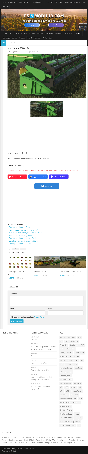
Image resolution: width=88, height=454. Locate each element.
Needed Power (76, 391)
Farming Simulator (66, 353)
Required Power (65, 402)
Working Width (65, 425)
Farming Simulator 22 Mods (12, 440)
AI (65, 337)
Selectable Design (66, 410)
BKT (66, 341)
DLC (82, 345)
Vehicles (40, 33)
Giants (70, 360)
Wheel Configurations (72, 422)
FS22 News (59, 2)
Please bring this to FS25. (41, 370)
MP (80, 387)
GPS (76, 360)
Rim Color (76, 402)
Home (4, 2)
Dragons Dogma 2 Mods (69, 443)
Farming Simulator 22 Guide (19, 227)
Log (66, 372)
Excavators (49, 33)
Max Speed (77, 383)
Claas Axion (74, 341)
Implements (59, 33)
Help (83, 2)
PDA (76, 395)
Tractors (24, 33)
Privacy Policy (39, 317)
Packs (45, 38)
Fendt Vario (64, 357)
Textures (37, 38)
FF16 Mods (56, 440)
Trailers (32, 33)
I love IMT (34, 340)
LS (71, 372)
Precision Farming (66, 399)
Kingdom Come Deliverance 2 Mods (26, 437)
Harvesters (69, 33)
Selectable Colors (65, 406)
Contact (13, 451)
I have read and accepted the (28, 317)
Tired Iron (23, 249)
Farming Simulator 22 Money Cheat (22, 238)
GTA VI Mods (6, 437)
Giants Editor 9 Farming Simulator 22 (23, 235)
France (72, 357)
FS (78, 357)
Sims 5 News (19, 443)
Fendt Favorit (79, 353)
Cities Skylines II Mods (39, 443)
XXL (79, 425)
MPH (61, 391)
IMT (75, 364)
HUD (61, 364)
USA (61, 422)
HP (82, 360)
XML (73, 425)
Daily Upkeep (74, 345)
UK (76, 418)
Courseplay (63, 345)
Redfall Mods (29, 440)
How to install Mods (72, 2)
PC (72, 395)
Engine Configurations (67, 349)
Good (33, 356)
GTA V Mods (53, 443)
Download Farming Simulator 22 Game (24, 241)
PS (75, 399)
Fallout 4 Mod (7, 443)
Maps (5, 33)
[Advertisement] (47, 135)
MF (61, 387)
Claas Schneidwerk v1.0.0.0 (70, 271)
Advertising (6, 451)
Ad (61, 337)
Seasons (22, 38)
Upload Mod (12, 2)
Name (12, 308)
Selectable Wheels (66, 414)
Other (51, 38)
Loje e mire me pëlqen (39, 363)
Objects (14, 38)
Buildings (6, 38)
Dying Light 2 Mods (43, 440)
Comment (13, 294)
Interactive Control (66, 368)
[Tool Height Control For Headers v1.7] (20, 262)
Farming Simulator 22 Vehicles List (22, 244)
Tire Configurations (66, 418)
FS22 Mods (6, 449)
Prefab (29, 38)
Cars (10, 33)
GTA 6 (27, 443)
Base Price (71, 337)
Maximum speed (65, 383)
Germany (63, 360)
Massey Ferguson (66, 379)
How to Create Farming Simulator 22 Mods (25, 233)
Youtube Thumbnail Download (73, 440)
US (80, 418)
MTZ (67, 391)
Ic (66, 364)
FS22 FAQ (49, 2)
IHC (70, 364)
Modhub (73, 387)
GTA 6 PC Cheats (73, 437)
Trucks (16, 33)
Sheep (77, 414)
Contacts (5, 7)
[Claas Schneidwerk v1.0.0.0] (73, 262)
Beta (79, 337)
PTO (80, 399)
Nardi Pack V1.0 (40, 271)
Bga (61, 341)
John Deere (16, 249)
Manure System (65, 376)
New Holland (64, 395)
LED (61, 372)
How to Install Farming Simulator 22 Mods (25, 230)
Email (50, 308)
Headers (78, 33)
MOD (66, 387)
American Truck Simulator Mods (53, 437)
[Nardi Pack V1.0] (47, 262)
